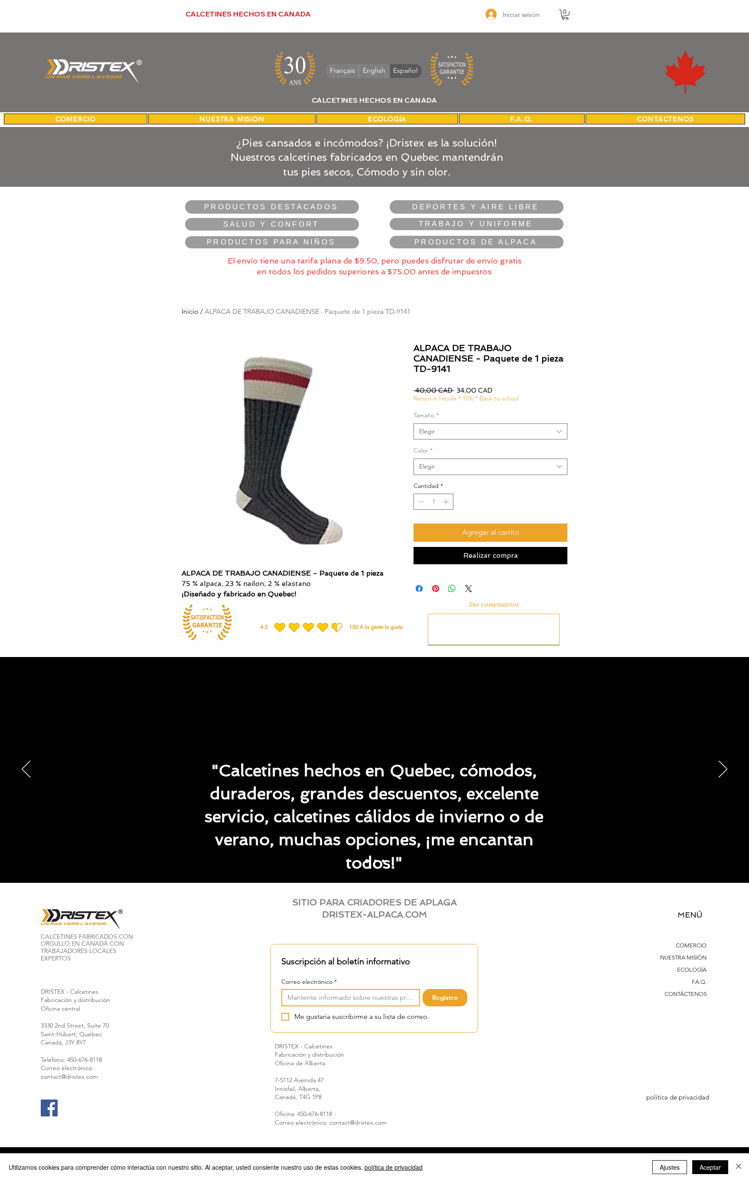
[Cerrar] (738, 1167)
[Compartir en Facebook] (419, 588)
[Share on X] (468, 588)
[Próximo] (723, 770)
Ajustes (670, 1167)
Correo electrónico (309, 982)
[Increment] (446, 501)
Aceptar (710, 1167)
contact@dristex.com (69, 1076)
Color (423, 450)
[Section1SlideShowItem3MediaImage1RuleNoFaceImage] (383, 861)
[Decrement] (420, 501)
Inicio (190, 311)
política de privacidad (677, 1097)
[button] (565, 15)
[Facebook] (49, 1108)
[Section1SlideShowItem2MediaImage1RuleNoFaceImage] (375, 861)
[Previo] (26, 770)
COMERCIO (691, 945)
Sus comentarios (494, 604)
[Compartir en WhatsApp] (452, 588)
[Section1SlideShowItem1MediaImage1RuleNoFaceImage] (366, 861)
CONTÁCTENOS (685, 994)
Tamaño (426, 415)
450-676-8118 (84, 1060)
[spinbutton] (433, 501)
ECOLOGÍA (692, 969)
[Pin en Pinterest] (435, 588)
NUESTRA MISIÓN (683, 957)
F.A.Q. (699, 982)
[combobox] (490, 431)
